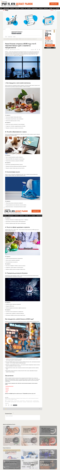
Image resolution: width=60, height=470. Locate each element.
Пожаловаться (19, 33)
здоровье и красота (29, 401)
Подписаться (14, 33)
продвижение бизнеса (10, 400)
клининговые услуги (16, 400)
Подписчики (10, 36)
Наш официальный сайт (9, 386)
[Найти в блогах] (55, 10)
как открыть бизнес (19, 401)
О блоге (14, 36)
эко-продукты (24, 401)
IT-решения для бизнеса (36, 401)
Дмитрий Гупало (16, 32)
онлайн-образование (36, 400)
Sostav (7, 391)
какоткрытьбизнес (22, 400)
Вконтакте (7, 388)
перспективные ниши (13, 401)
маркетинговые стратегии (29, 400)
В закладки (15, 405)
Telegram (7, 389)
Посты (6, 36)
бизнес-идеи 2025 (7, 401)
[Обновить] (13, 413)
